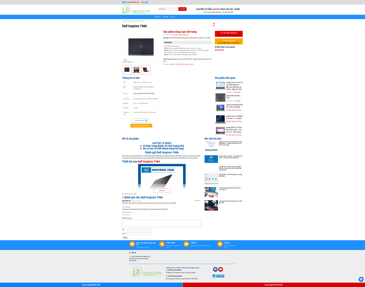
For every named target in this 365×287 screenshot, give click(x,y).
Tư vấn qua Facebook (229, 34)
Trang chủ (157, 17)
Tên (123, 229)
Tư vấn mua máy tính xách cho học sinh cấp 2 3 (230, 188)
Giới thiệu (165, 17)
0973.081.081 (135, 2)
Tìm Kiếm (182, 9)
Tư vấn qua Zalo (228, 41)
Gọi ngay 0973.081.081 (275, 285)
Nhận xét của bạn (127, 218)
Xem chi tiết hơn (140, 120)
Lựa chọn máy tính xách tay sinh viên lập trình (230, 202)
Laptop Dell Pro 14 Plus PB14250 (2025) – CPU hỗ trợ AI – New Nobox (234, 129)
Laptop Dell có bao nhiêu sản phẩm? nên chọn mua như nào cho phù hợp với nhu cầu (230, 168)
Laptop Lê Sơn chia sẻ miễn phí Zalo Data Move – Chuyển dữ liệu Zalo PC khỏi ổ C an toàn (230, 143)
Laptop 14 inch (180, 64)
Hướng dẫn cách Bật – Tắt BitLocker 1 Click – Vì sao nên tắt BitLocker (231, 157)
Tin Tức (173, 17)
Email (124, 233)
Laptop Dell (131, 21)
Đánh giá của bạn (126, 212)
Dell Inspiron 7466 (149, 161)
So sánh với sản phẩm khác (141, 126)
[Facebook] (215, 269)
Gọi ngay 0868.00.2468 (92, 285)
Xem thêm (162, 191)
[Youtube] (220, 269)
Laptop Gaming (189, 64)
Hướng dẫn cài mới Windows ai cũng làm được (230, 175)
